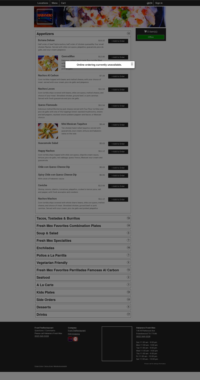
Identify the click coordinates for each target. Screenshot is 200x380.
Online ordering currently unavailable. (99, 64)
